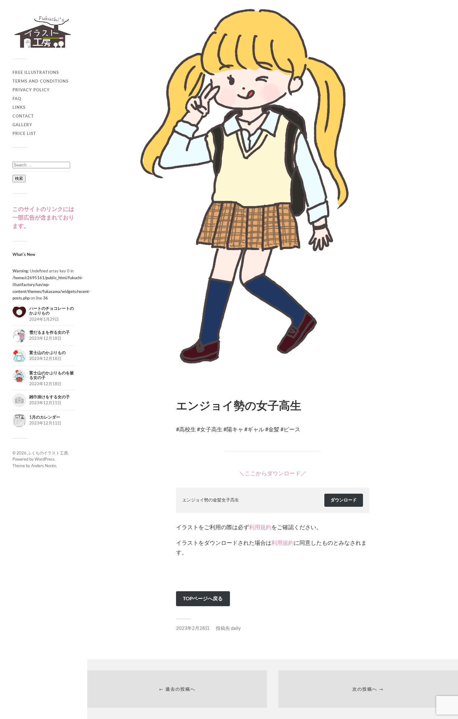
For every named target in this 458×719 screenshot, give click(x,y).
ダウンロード (344, 499)
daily (236, 628)
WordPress (45, 459)
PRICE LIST (24, 133)
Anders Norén (43, 465)
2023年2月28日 (193, 628)
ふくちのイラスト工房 (47, 452)
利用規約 (260, 527)
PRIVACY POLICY (31, 89)
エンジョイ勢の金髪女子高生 (210, 499)
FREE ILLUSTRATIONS (35, 72)
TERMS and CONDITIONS (40, 81)
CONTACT (23, 115)
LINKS (19, 107)
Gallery (22, 124)
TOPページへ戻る (203, 598)
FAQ (16, 98)
